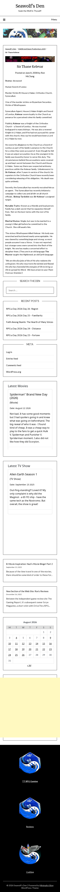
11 (16, 643)
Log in (9, 352)
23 (50, 649)
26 (23, 655)
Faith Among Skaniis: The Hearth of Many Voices (29, 322)
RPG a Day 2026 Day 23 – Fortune (23, 335)
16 (50, 643)
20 (30, 649)
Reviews (30, 826)
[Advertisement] (30, 707)
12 (23, 643)
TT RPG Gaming (30, 781)
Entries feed (12, 358)
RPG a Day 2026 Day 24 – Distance (23, 328)
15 (43, 643)
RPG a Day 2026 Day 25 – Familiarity (24, 315)
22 (43, 649)
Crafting (30, 872)
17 (9, 649)
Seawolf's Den (30, 6)
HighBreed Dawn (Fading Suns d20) (32, 49)
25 (16, 655)
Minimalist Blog (46, 885)
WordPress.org (13, 371)
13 (30, 643)
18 (16, 649)
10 (9, 643)
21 (37, 649)
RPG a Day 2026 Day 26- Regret (22, 308)
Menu (54, 19)
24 (9, 655)
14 (37, 643)
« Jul (29, 665)
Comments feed (13, 365)
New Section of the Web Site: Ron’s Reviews (27, 591)
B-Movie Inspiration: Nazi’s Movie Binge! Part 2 (29, 564)
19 (23, 649)
